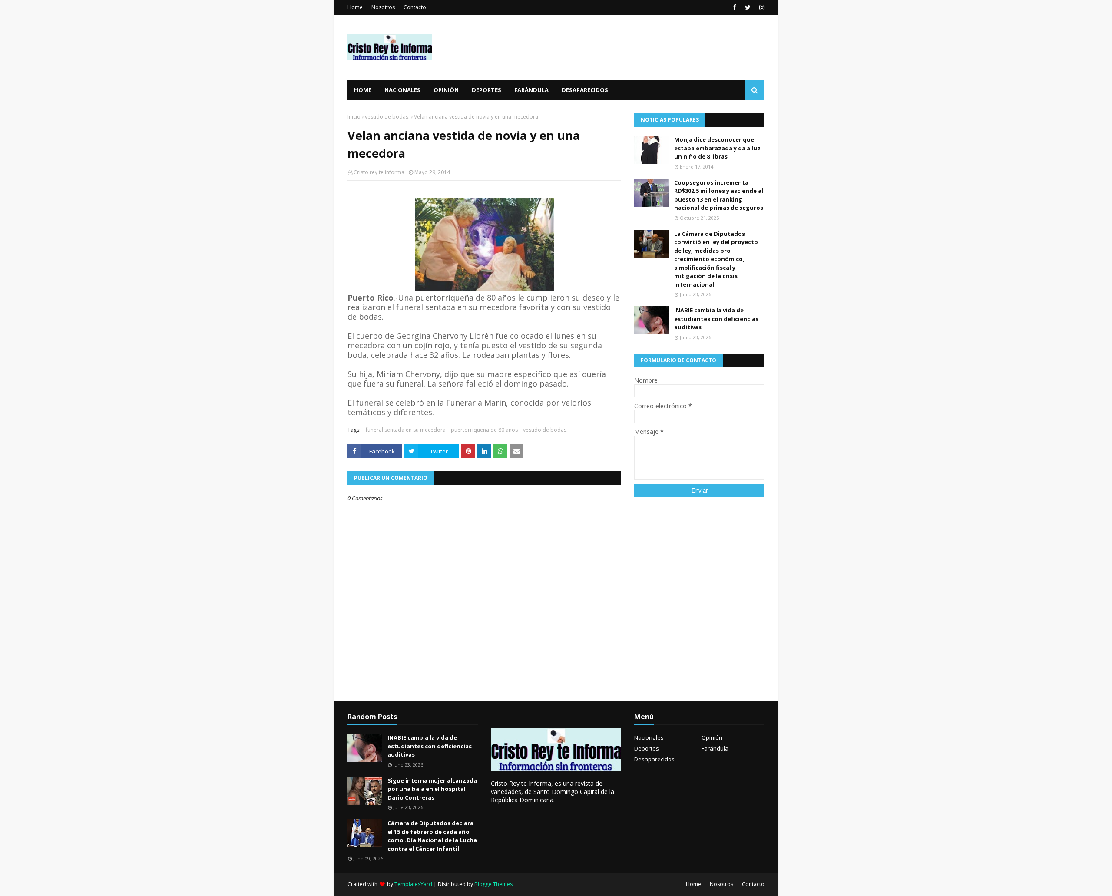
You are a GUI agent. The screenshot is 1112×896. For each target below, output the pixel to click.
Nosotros (383, 7)
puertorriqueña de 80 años (484, 429)
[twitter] (748, 7)
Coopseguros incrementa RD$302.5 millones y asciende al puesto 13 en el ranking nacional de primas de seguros (718, 195)
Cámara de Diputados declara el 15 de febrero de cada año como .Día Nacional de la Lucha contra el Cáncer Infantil (432, 836)
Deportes (646, 748)
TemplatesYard (413, 884)
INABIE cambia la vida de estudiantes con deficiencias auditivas (716, 318)
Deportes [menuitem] (486, 90)
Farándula (715, 748)
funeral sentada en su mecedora (406, 429)
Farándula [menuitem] (531, 90)
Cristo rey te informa (379, 172)
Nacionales (649, 737)
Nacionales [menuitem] (402, 90)
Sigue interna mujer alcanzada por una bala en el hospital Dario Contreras (432, 789)
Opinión (712, 737)
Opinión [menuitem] (446, 90)
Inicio (354, 116)
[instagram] (760, 7)
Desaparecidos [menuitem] (585, 90)
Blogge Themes (493, 884)
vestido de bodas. (387, 116)
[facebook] (734, 7)
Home (355, 7)
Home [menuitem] (362, 90)
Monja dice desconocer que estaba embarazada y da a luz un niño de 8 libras (717, 148)
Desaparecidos (654, 759)
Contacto (415, 7)
